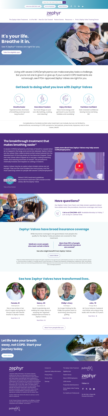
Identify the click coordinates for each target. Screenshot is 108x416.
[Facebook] (83, 389)
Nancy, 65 (41, 303)
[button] (79, 166)
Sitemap (47, 381)
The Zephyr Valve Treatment (18, 20)
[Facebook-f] (71, 6)
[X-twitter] (75, 6)
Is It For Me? (33, 20)
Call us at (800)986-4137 (71, 212)
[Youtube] (82, 6)
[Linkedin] (90, 389)
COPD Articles (67, 381)
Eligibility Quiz (67, 371)
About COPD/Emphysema (70, 378)
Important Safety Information (53, 371)
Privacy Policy (48, 375)
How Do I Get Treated (46, 20)
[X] (86, 389)
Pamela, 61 (15, 303)
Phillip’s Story (66, 303)
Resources (68, 20)
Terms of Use (48, 378)
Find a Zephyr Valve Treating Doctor (87, 20)
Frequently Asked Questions (71, 385)
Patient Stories (59, 20)
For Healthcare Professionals (71, 393)
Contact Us (48, 368)
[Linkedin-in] (79, 6)
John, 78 (92, 303)
